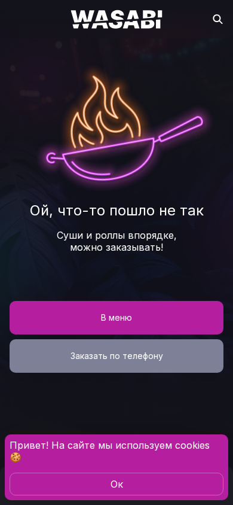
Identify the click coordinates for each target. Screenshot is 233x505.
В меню (116, 317)
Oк (117, 484)
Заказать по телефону (116, 356)
